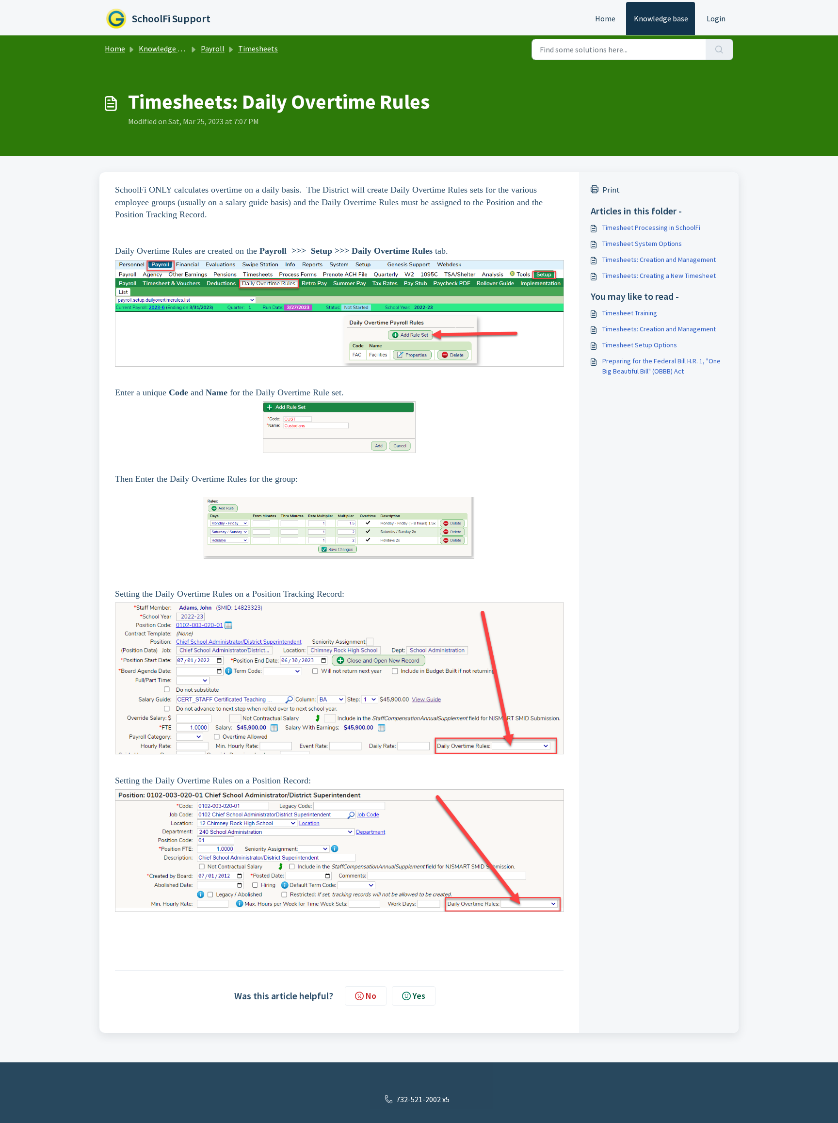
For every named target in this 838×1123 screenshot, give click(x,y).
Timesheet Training (629, 313)
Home (605, 18)
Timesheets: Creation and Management (659, 259)
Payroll (213, 48)
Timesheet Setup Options (639, 345)
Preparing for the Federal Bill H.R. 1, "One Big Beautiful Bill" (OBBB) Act (661, 366)
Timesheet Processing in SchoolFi (651, 227)
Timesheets (258, 48)
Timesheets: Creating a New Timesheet (659, 275)
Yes (419, 995)
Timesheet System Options (642, 243)
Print (611, 190)
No (371, 995)
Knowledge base (661, 18)
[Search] (719, 49)
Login (716, 18)
